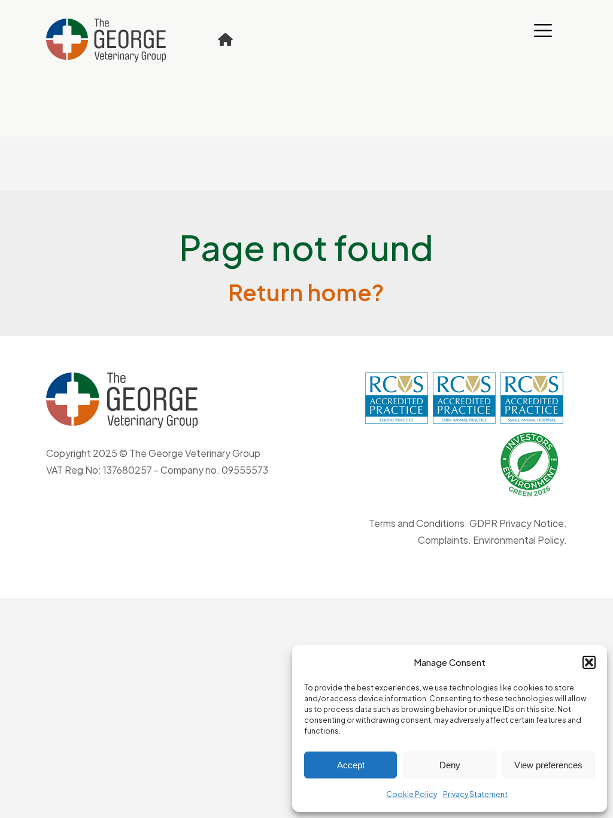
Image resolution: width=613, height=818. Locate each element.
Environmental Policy (518, 540)
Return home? (306, 292)
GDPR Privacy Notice (516, 523)
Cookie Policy (411, 794)
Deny (449, 765)
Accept (351, 765)
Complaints (443, 540)
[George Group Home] (226, 39)
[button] (589, 662)
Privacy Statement (475, 794)
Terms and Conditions (417, 523)
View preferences (548, 765)
